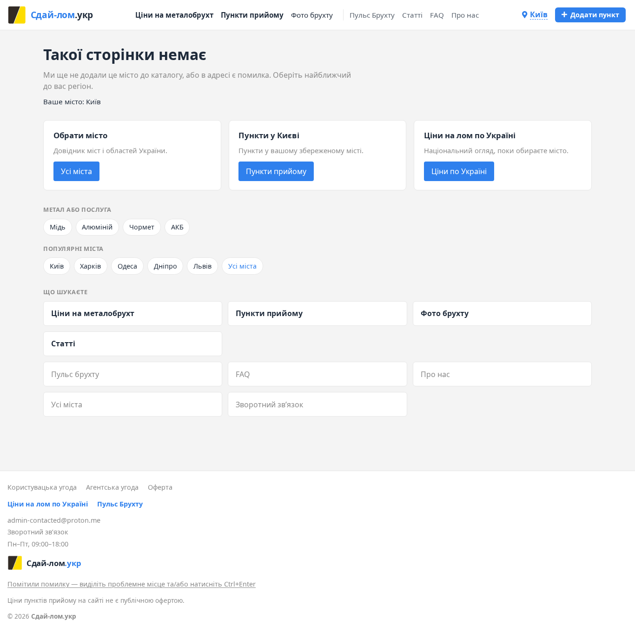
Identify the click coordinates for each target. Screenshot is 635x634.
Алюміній (97, 227)
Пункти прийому (252, 15)
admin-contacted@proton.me (53, 520)
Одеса (127, 266)
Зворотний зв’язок (269, 404)
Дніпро (165, 266)
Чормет (141, 227)
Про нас (465, 15)
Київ (57, 266)
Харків (90, 266)
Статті (412, 15)
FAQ (437, 15)
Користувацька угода (42, 487)
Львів (202, 266)
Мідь (58, 227)
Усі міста (76, 171)
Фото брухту (312, 15)
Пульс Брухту (372, 15)
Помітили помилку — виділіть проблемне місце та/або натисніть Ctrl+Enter (131, 584)
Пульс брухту (75, 374)
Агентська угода (112, 487)
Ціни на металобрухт (174, 15)
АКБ (177, 227)
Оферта (160, 487)
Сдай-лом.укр (53, 616)
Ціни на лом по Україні (47, 503)
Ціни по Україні (459, 171)
